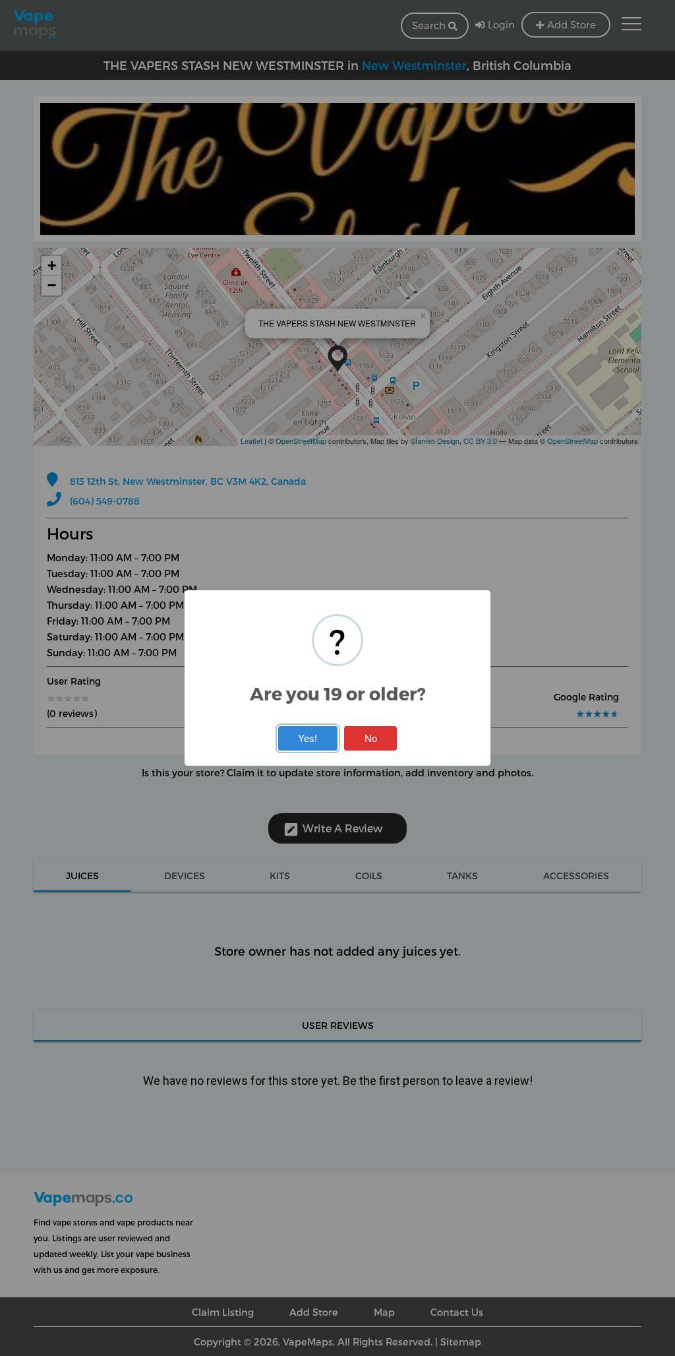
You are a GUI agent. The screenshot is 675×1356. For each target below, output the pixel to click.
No (371, 738)
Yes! (307, 738)
